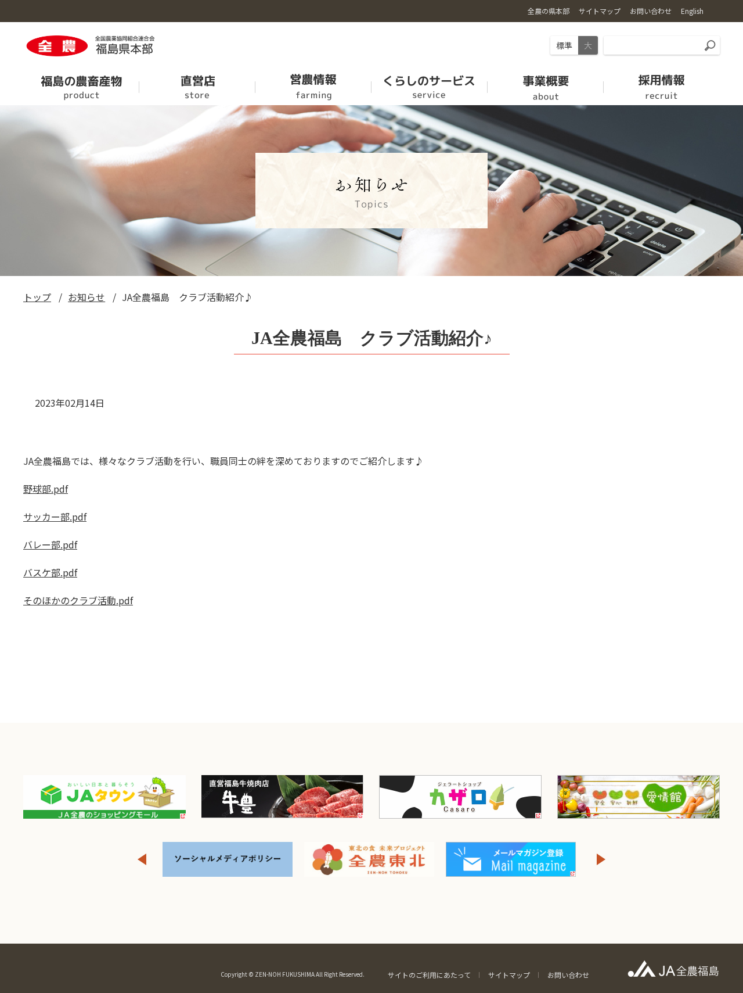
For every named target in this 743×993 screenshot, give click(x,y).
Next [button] (601, 859)
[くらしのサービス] (430, 83)
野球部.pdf (45, 489)
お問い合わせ (568, 975)
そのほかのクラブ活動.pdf (78, 600)
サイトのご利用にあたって (429, 975)
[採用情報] (662, 83)
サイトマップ (509, 975)
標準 (564, 45)
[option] (227, 859)
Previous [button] (141, 859)
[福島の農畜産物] (81, 83)
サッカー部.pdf (54, 517)
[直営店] (197, 83)
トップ (37, 297)
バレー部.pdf (50, 544)
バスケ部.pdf (50, 572)
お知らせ (86, 297)
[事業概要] (546, 83)
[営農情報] (313, 83)
